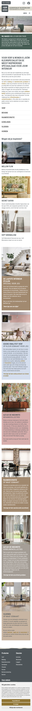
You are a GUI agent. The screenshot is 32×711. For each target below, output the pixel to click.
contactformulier (6, 99)
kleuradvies (8, 363)
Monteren (18, 659)
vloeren (4, 83)
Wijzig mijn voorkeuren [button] (16, 707)
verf (5, 82)
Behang (5, 113)
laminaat (9, 632)
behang (10, 82)
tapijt (14, 632)
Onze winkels (6, 3)
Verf (3, 108)
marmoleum (24, 632)
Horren (5, 131)
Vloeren (5, 127)
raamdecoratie (18, 82)
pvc (18, 632)
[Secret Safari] (16, 197)
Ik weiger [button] (16, 704)
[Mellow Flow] (16, 163)
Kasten (3, 674)
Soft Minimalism (9, 235)
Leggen (18, 662)
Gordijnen (6, 122)
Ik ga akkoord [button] (16, 700)
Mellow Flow (7, 166)
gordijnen (25, 82)
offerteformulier (14, 97)
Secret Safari (8, 201)
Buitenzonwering (6, 672)
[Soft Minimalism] (16, 232)
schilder (22, 361)
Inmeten (18, 657)
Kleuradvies (19, 664)
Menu (25, 13)
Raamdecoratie (8, 117)
